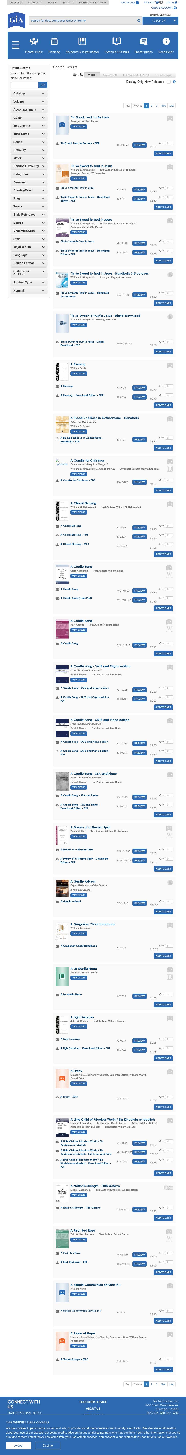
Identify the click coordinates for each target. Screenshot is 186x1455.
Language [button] (20, 255)
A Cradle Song (81, 566)
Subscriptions (144, 52)
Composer (110, 74)
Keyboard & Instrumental (82, 52)
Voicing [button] (18, 101)
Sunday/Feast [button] (23, 190)
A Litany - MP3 (69, 1096)
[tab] (29, 93)
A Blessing (77, 364)
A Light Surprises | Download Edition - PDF (85, 1048)
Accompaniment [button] (24, 109)
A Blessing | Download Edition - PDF (81, 395)
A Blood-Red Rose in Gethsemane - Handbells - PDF (81, 439)
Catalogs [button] (19, 93)
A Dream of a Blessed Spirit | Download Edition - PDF (84, 860)
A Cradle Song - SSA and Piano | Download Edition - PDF (80, 806)
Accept (18, 1445)
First (127, 105)
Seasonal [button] (19, 182)
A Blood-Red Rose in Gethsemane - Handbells (104, 418)
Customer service (93, 1402)
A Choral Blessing (83, 503)
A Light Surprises (82, 1017)
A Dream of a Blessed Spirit (90, 827)
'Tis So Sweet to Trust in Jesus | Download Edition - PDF (85, 198)
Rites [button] (17, 198)
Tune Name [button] (21, 133)
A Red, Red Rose (82, 1230)
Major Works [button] (22, 246)
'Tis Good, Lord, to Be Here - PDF (79, 143)
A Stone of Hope (82, 1333)
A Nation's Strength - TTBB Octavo (95, 1186)
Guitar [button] (17, 117)
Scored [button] (18, 222)
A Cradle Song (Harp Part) (76, 597)
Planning (54, 52)
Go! (43, 84)
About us (93, 1408)
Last (171, 105)
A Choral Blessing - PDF (74, 534)
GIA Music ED (35, 2)
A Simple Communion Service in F (95, 1284)
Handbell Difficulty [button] (26, 166)
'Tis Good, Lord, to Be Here (89, 117)
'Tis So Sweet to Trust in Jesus (91, 166)
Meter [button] (17, 158)
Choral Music (34, 52)
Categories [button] (21, 174)
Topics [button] (18, 206)
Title (93, 74)
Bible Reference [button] (24, 214)
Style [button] (16, 238)
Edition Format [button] (23, 263)
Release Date (164, 74)
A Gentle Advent (83, 881)
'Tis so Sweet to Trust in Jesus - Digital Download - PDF (82, 343)
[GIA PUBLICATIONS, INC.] (16, 20)
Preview (139, 145)
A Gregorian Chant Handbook (92, 924)
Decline (48, 1445)
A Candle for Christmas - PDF (77, 480)
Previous (137, 105)
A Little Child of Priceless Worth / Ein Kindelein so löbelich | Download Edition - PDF (85, 1163)
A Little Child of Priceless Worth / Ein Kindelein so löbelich (112, 1119)
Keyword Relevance (136, 74)
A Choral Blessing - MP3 (74, 543)
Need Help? (166, 52)
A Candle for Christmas (87, 460)
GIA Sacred (16, 2)
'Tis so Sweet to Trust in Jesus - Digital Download (105, 315)
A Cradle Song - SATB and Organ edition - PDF (85, 699)
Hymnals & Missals (116, 52)
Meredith (68, 2)
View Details (78, 126)
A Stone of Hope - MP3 (74, 1359)
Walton (52, 2)
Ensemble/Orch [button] (24, 230)
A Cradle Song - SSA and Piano (93, 773)
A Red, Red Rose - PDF (74, 1261)
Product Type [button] (22, 282)
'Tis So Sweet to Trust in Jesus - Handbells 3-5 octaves (109, 273)
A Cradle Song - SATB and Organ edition (100, 666)
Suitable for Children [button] (21, 272)
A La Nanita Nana (83, 968)
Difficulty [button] (19, 149)
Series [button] (17, 142)
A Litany (76, 1070)
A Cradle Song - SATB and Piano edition (99, 719)
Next (163, 105)
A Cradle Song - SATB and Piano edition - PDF (85, 752)
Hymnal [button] (18, 290)
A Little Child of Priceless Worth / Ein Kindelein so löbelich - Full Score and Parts (86, 1152)
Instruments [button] (21, 125)
